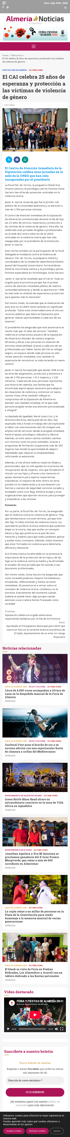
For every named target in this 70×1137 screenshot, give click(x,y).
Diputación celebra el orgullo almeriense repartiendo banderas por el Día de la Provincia (32, 615)
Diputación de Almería (14, 70)
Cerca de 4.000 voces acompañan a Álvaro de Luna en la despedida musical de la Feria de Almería (35, 668)
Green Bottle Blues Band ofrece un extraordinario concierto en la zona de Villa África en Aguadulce (35, 777)
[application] (35, 1014)
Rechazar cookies (37, 1131)
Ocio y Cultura (37, 687)
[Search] (65, 8)
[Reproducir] (8, 1029)
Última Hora (36, 70)
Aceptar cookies (13, 1131)
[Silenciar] (56, 1029)
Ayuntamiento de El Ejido (18, 850)
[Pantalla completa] (61, 1029)
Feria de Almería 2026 (16, 687)
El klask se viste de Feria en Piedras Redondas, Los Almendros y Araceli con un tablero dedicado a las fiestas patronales (35, 947)
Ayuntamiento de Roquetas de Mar (23, 795)
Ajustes (56, 1131)
